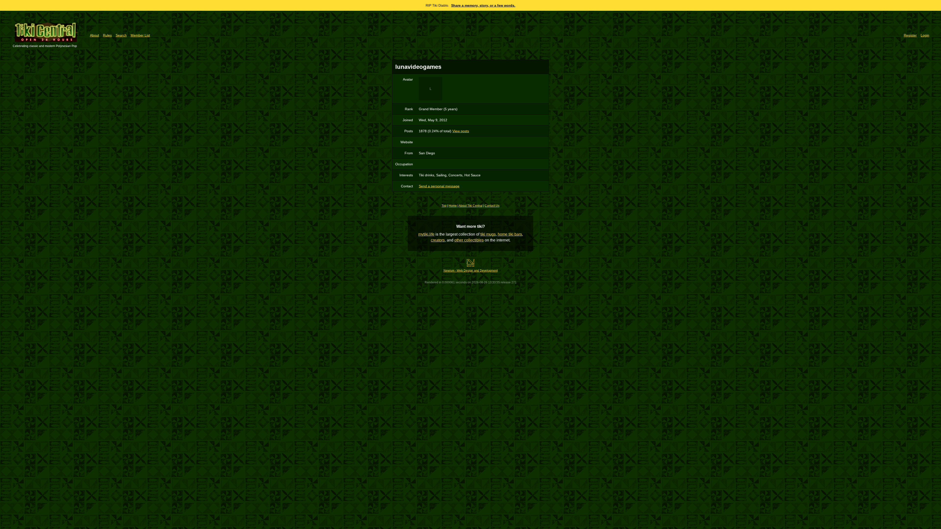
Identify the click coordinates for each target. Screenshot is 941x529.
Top (444, 205)
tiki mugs (488, 234)
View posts (460, 131)
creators (438, 240)
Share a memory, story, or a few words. (483, 5)
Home (453, 205)
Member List (140, 35)
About (94, 35)
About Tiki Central (471, 205)
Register (910, 35)
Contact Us (492, 205)
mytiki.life (426, 234)
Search (121, 35)
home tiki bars (510, 234)
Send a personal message (439, 186)
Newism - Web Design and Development (471, 270)
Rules (107, 35)
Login (925, 35)
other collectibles (469, 240)
